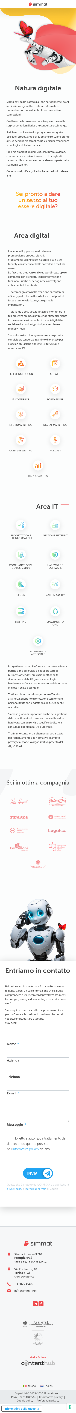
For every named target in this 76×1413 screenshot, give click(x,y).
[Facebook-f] (41, 1303)
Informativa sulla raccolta (21, 1408)
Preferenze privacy (48, 1400)
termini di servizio (36, 1188)
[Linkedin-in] (35, 1303)
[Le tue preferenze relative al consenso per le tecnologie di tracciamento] (69, 1406)
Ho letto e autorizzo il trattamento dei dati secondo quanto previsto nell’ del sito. (36, 1143)
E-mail (12, 1093)
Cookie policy (25, 1400)
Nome (12, 1044)
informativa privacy (25, 1149)
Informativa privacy (51, 1397)
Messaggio (15, 1124)
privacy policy (14, 1188)
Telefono (13, 1076)
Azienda (13, 1060)
